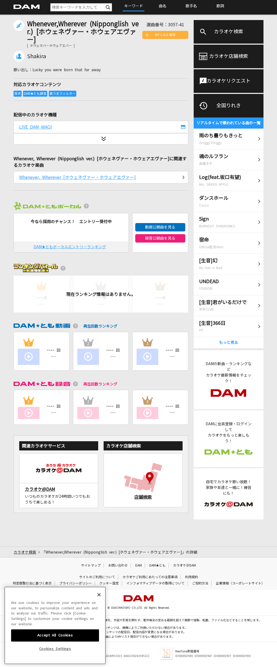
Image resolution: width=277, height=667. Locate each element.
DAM (138, 565)
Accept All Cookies (55, 635)
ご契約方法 (200, 583)
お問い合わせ (118, 565)
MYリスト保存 (165, 35)
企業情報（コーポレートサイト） (240, 583)
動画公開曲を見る (160, 227)
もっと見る (228, 342)
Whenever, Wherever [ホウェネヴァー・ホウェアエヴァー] (77, 177)
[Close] (99, 595)
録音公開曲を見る (160, 238)
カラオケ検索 (228, 31)
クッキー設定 (109, 583)
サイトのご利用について (97, 577)
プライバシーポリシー (75, 583)
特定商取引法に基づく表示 (32, 583)
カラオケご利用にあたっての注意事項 (150, 577)
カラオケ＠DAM (184, 565)
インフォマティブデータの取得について (155, 583)
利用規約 (191, 577)
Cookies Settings (55, 648)
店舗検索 (143, 497)
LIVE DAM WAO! (35, 127)
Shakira (36, 56)
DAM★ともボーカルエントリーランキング (70, 247)
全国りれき (228, 105)
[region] (55, 625)
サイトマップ (91, 565)
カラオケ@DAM (40, 489)
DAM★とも (157, 565)
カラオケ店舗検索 (228, 56)
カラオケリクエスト (228, 81)
